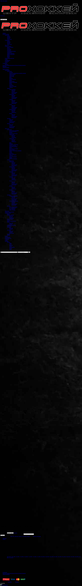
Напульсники (12, 81)
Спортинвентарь (8, 238)
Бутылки (11, 72)
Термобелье (9, 52)
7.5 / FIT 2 (35, 556)
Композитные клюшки (13, 200)
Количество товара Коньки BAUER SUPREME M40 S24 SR (11, 534)
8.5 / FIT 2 (60, 556)
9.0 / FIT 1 (68, 556)
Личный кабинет (6, 67)
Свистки (11, 87)
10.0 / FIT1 (9, 556)
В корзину (2, 535)
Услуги (6, 62)
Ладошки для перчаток (13, 144)
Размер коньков (4, 532)
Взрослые (13, 90)
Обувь (8, 57)
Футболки (9, 50)
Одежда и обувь (8, 46)
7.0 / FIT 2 (22, 556)
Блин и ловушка (12, 89)
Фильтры (6, 241)
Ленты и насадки (12, 79)
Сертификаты (7, 60)
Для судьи (7, 45)
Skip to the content (3, 0)
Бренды (8, 242)
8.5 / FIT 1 (56, 556)
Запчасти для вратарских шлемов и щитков (17, 73)
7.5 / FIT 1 (30, 556)
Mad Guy (11, 245)
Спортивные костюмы (11, 51)
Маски (10, 80)
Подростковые (14, 92)
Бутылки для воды (12, 131)
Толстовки (9, 49)
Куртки (8, 48)
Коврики (11, 78)
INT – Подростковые (13, 206)
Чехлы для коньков (13, 156)
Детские (13, 91)
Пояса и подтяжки (12, 86)
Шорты (8, 56)
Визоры (10, 132)
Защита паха (11, 75)
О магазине (5, 63)
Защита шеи (11, 76)
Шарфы (8, 234)
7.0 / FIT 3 (26, 556)
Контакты (4, 66)
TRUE (10, 246)
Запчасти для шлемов (13, 133)
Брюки (8, 55)
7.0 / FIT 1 (18, 556)
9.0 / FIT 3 (77, 556)
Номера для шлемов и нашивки (15, 150)
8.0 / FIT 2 (47, 556)
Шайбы (10, 157)
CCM (10, 244)
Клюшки (8, 37)
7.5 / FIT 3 (39, 556)
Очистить (15, 532)
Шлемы (10, 185)
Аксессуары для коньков (14, 130)
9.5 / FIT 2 (11, 557)
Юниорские (14, 93)
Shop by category (6, 69)
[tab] (42, 538)
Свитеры (11, 99)
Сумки (6, 59)
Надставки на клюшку (13, 148)
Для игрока (7, 35)
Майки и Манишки (11, 54)
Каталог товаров (6, 34)
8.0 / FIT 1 (43, 556)
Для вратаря (7, 40)
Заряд (10, 249)
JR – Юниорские (12, 207)
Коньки (8, 38)
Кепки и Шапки (10, 47)
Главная (4, 33)
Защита (8, 36)
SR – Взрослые (12, 208)
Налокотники (12, 166)
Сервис (6, 236)
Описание (5, 538)
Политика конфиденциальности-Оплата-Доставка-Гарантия (14, 65)
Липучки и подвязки (13, 146)
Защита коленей (12, 74)
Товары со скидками (37, 536)
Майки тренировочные (11, 221)
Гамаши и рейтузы (10, 53)
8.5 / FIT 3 (64, 556)
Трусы (10, 104)
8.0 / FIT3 (51, 556)
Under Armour (12, 247)
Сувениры (7, 61)
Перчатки (11, 171)
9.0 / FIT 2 (73, 556)
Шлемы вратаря (12, 109)
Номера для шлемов (13, 82)
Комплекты (11, 160)
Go (29, 252)
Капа (10, 142)
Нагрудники (11, 94)
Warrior (10, 248)
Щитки (10, 113)
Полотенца (11, 85)
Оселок (10, 84)
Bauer (10, 243)
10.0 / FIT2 (13, 556)
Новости (6, 64)
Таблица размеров (6, 574)
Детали (4, 539)
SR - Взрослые (15, 536)
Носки (10, 83)
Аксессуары (9, 39)
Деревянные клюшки (13, 195)
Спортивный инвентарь (9, 58)
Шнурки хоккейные (13, 158)
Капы (10, 77)
